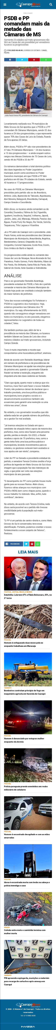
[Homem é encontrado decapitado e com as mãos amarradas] (28, 813)
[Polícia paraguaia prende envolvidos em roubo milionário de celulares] (28, 765)
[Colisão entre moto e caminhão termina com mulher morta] (28, 909)
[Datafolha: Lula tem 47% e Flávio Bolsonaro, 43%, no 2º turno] (28, 573)
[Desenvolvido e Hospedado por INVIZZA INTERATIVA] (28, 1027)
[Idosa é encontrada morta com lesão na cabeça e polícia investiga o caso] (28, 861)
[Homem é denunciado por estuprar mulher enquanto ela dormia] (28, 717)
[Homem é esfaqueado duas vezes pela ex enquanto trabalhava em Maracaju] (28, 621)
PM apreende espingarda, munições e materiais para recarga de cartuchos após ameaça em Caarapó (26, 981)
